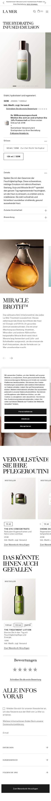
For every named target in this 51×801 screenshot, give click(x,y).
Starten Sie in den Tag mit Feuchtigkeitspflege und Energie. (16, 635)
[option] (22, 60)
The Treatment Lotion (17, 629)
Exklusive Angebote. (19, 133)
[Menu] (47, 11)
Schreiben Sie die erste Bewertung (21, 109)
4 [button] (27, 86)
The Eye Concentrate (17, 528)
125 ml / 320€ (13, 156)
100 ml (8, 624)
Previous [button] (40, 524)
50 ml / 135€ (26, 148)
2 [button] (19, 86)
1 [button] (14, 86)
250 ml (27, 624)
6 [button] (36, 86)
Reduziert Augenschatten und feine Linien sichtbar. (17, 532)
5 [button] (32, 86)
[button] (3, 3)
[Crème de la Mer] (10, 11)
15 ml (8, 523)
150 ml (18, 624)
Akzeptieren (25, 426)
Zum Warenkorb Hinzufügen (25, 788)
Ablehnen (25, 419)
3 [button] (23, 86)
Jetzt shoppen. (32, 4)
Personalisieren (25, 411)
